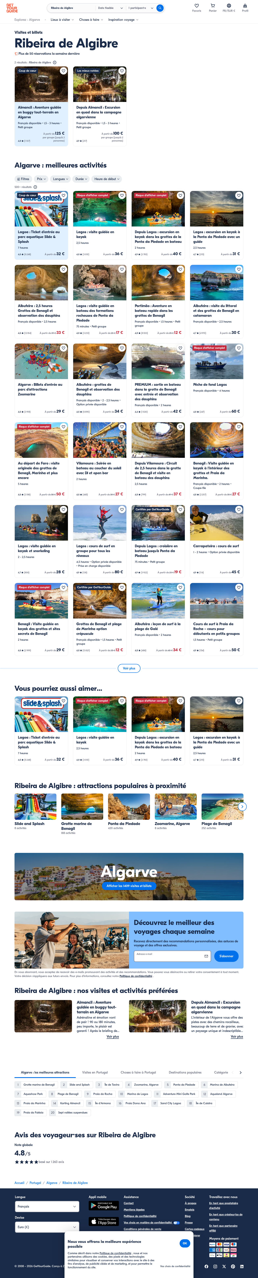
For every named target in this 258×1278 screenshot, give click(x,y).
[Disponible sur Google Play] (104, 1206)
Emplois (189, 1209)
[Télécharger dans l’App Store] (104, 1222)
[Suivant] (242, 806)
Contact (129, 1203)
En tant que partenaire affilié (223, 1228)
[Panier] (213, 5)
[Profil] (245, 5)
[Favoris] (197, 5)
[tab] (45, 1072)
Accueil (19, 1183)
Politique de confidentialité (136, 976)
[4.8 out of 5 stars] (27, 1162)
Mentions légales (134, 1209)
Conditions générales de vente (142, 1229)
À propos (190, 1203)
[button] (41, 106)
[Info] (54, 62)
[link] (41, 106)
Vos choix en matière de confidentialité (148, 1222)
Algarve (51, 1183)
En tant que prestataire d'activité (223, 1205)
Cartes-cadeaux (194, 1229)
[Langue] (229, 5)
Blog (187, 1216)
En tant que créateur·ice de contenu (225, 1217)
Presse (189, 1222)
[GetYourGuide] (12, 8)
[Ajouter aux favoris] (63, 70)
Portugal (35, 1183)
